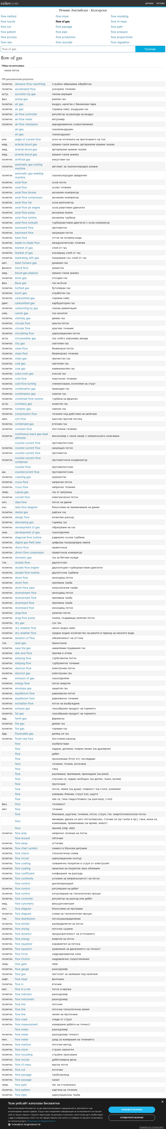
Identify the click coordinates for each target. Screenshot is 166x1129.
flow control (22, 883)
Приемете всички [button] (131, 1109)
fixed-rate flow (24, 738)
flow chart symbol (26, 848)
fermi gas (21, 718)
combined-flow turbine (29, 398)
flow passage (64, 26)
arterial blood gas (26, 144)
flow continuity (24, 878)
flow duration (23, 933)
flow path (117, 26)
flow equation (23, 948)
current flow (22, 497)
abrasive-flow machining (30, 84)
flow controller (24, 898)
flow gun (20, 974)
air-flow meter (23, 119)
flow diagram (23, 908)
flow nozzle (8, 21)
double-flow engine (27, 567)
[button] (56, 1125)
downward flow (24, 602)
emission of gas (24, 678)
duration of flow (25, 638)
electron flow (23, 668)
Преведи (150, 49)
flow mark (21, 1019)
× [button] (162, 1102)
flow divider (22, 923)
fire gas (19, 723)
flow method (8, 16)
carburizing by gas (26, 308)
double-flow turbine (27, 572)
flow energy (22, 938)
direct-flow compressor (29, 552)
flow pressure (119, 31)
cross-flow (21, 482)
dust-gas (20, 643)
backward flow (24, 227)
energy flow (22, 683)
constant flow (23, 428)
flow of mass (119, 21)
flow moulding (119, 16)
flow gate (21, 964)
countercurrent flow (27, 472)
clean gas (21, 358)
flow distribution (25, 918)
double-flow (22, 562)
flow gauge (22, 969)
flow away (21, 843)
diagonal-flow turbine (28, 537)
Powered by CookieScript (151, 1127)
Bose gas (20, 283)
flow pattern (8, 31)
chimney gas (22, 318)
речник (149, 3)
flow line (20, 1004)
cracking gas (23, 477)
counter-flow (23, 466)
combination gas (25, 388)
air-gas (19, 129)
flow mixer (62, 16)
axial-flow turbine (26, 217)
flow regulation (120, 42)
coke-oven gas (24, 373)
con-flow (20, 418)
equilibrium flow (25, 693)
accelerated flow (25, 89)
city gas (20, 343)
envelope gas (23, 688)
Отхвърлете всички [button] (131, 1117)
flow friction (22, 959)
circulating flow (24, 333)
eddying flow (23, 658)
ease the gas (23, 648)
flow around (22, 838)
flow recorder (64, 42)
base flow (21, 237)
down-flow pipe (25, 587)
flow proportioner (122, 37)
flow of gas (63, 21)
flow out (6, 26)
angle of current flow (28, 139)
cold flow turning (25, 383)
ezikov (9, 3)
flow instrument (24, 999)
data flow (21, 502)
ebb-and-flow (23, 653)
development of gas (27, 527)
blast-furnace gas (26, 262)
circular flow (22, 323)
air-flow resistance (26, 124)
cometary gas (23, 403)
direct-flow (22, 547)
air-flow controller (26, 114)
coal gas (20, 363)
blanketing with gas (27, 257)
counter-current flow (27, 442)
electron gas (22, 673)
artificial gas (22, 159)
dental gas (21, 512)
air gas (19, 104)
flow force (21, 953)
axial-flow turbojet (26, 222)
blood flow (21, 267)
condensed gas (24, 423)
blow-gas (21, 278)
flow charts (22, 853)
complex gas (23, 408)
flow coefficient (24, 873)
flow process (9, 37)
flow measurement (26, 1024)
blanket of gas (24, 247)
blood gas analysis (26, 272)
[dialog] (83, 1113)
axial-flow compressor (29, 197)
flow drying (22, 928)
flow (17, 743)
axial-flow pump (25, 212)
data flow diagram (26, 507)
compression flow (26, 413)
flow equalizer (23, 943)
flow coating (22, 863)
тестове (160, 3)
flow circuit (22, 858)
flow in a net (22, 989)
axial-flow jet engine (27, 207)
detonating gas (24, 522)
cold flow (21, 378)
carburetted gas (25, 298)
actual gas (21, 99)
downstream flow (25, 592)
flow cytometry (24, 903)
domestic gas (23, 557)
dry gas (19, 622)
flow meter (21, 1029)
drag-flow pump (25, 617)
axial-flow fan (23, 202)
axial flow (21, 182)
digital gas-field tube (28, 542)
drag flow (21, 612)
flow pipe (61, 31)
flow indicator (23, 994)
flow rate (6, 42)
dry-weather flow (25, 628)
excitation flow (24, 703)
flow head (21, 979)
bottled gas (22, 288)
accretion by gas (25, 94)
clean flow (21, 348)
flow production (65, 37)
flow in (19, 984)
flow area (21, 833)
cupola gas (22, 492)
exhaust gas (22, 708)
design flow (22, 517)
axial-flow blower (25, 192)
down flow (21, 577)
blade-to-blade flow (27, 242)
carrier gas (21, 313)
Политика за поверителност (41, 1121)
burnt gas (21, 293)
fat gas (19, 713)
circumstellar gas (25, 338)
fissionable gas (24, 733)
